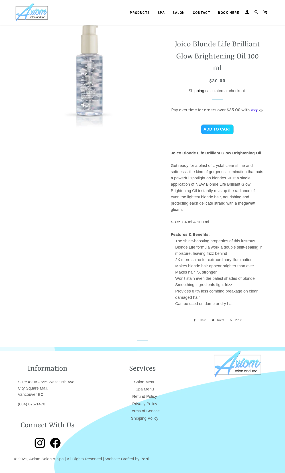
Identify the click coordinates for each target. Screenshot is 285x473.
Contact (201, 13)
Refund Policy (144, 396)
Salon (179, 13)
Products (140, 13)
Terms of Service (145, 411)
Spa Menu (145, 389)
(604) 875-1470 (31, 404)
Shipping (196, 91)
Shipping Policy (144, 418)
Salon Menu (144, 382)
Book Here (228, 13)
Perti (144, 459)
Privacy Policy (144, 404)
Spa (161, 13)
